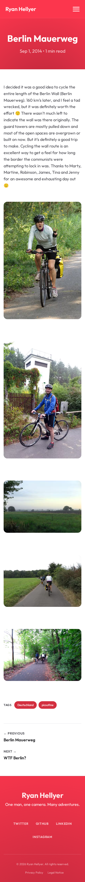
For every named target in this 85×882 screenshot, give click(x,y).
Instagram (42, 837)
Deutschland (25, 705)
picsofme (47, 705)
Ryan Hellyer (20, 8)
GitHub (42, 824)
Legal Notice (56, 872)
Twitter (21, 824)
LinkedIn (64, 824)
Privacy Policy (34, 872)
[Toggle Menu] (76, 9)
